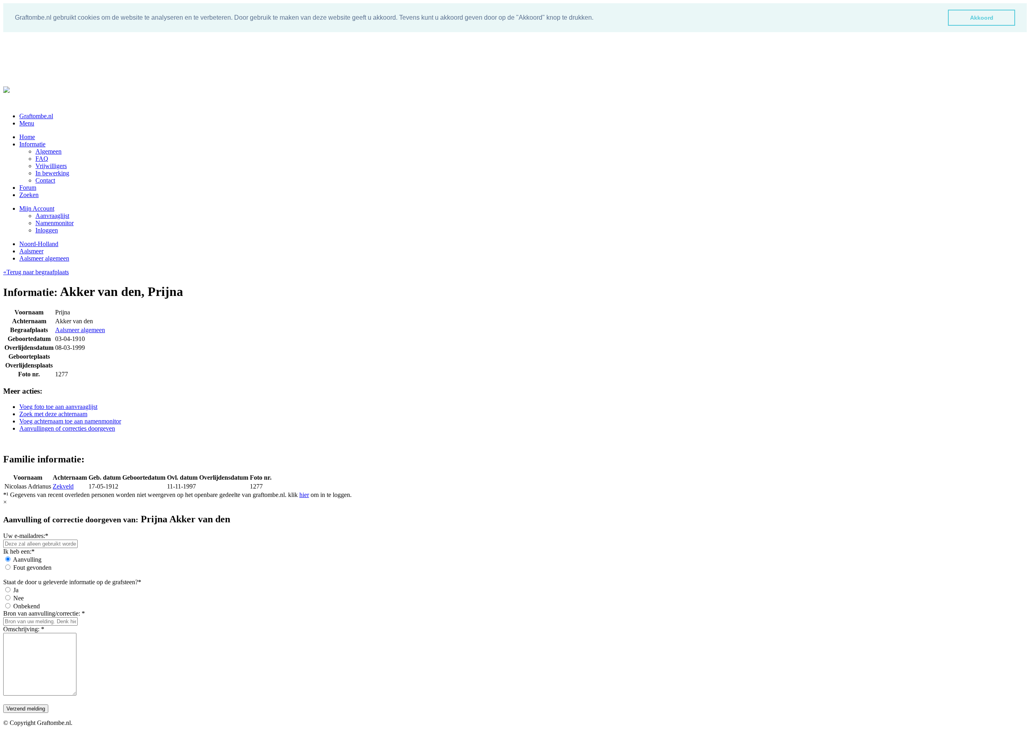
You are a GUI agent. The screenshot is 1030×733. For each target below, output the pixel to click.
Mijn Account (36, 208)
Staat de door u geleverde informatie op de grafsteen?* (72, 582)
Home (27, 136)
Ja (16, 590)
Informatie (32, 144)
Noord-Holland (38, 243)
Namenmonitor (54, 223)
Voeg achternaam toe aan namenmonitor (70, 421)
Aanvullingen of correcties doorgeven (67, 428)
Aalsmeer (31, 251)
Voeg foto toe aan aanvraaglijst (58, 406)
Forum (27, 187)
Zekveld (63, 486)
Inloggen (46, 230)
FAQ (41, 158)
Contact (45, 180)
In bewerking (52, 173)
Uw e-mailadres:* (25, 535)
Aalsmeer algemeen (44, 258)
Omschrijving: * (23, 629)
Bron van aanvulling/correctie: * (44, 613)
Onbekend (26, 606)
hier (304, 494)
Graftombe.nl (36, 116)
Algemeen (48, 151)
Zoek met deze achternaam (53, 414)
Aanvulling (27, 559)
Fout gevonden (32, 567)
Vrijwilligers (51, 165)
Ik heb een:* (19, 551)
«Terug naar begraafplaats (36, 272)
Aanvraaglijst (52, 215)
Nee (18, 598)
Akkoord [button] (981, 17)
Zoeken (29, 194)
